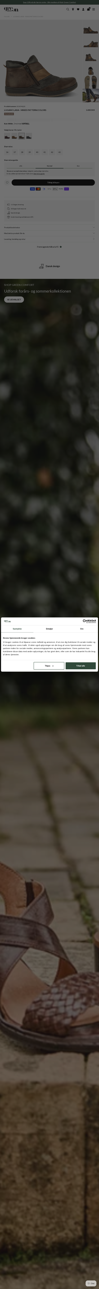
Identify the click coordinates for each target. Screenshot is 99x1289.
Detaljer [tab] (49, 629)
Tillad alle (80, 666)
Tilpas (47, 666)
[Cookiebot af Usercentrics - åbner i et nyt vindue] (84, 621)
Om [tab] (81, 629)
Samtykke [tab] (17, 629)
